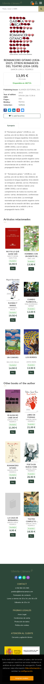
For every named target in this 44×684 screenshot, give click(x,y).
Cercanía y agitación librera (22, 637)
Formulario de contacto (22, 595)
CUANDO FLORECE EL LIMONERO (31, 300)
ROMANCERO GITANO (13, 466)
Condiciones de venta (22, 618)
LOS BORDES (31, 357)
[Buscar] (41, 9)
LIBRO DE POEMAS (31, 416)
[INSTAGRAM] (28, 577)
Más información (32, 668)
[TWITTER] (20, 577)
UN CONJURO (12, 357)
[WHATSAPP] (24, 577)
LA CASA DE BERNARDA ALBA (13, 519)
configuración (27, 671)
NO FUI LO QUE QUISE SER (12, 252)
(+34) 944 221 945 (22, 588)
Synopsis (11, 125)
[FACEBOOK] (16, 577)
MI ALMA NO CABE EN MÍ (12, 416)
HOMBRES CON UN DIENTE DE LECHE (31, 255)
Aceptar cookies (21, 678)
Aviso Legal (22, 614)
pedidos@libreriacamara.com (22, 592)
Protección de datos (22, 622)
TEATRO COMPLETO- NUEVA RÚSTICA (31, 520)
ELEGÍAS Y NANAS (12, 304)
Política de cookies (22, 625)
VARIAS (22, 105)
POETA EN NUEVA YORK (31, 465)
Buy (12, 268)
